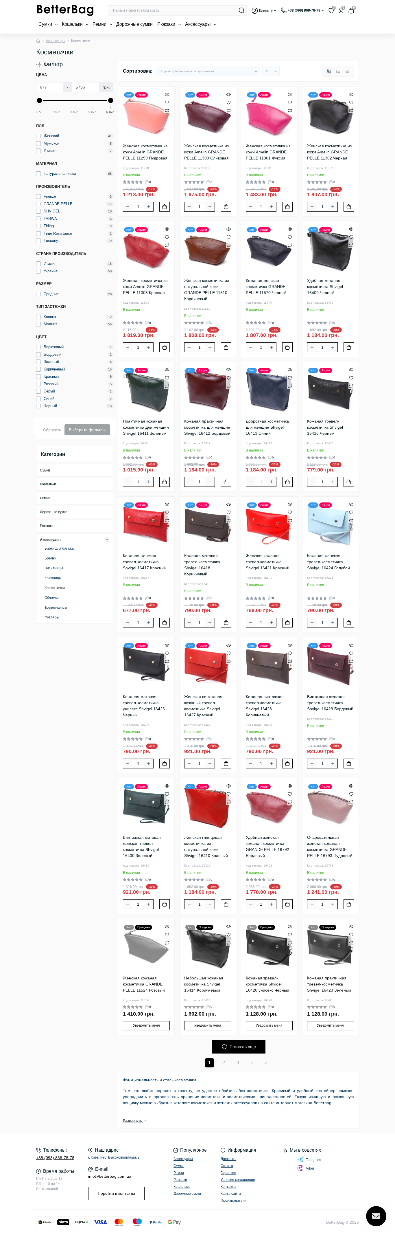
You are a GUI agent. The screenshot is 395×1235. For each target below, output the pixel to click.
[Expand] (107, 539)
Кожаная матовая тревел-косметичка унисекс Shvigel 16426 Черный (144, 705)
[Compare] (167, 110)
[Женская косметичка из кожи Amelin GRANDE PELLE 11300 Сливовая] (207, 114)
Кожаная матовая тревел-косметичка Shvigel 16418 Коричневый (202, 564)
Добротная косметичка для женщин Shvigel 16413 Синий (267, 427)
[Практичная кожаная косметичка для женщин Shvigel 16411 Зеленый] (146, 390)
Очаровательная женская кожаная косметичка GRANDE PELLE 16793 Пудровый (329, 846)
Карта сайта (231, 1194)
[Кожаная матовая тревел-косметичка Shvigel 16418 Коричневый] (207, 524)
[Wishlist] (167, 102)
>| (267, 1062)
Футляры (52, 617)
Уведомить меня (146, 1025)
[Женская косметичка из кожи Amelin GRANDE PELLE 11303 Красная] (146, 249)
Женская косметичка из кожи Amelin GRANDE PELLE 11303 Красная (145, 286)
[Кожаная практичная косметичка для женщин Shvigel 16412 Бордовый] (207, 390)
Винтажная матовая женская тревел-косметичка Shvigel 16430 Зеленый (142, 846)
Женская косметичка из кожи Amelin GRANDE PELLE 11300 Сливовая (206, 152)
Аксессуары (198, 24)
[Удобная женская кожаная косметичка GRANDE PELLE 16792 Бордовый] (269, 806)
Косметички (55, 588)
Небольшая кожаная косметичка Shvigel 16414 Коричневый (203, 984)
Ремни (100, 24)
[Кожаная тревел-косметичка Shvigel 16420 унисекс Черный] (269, 947)
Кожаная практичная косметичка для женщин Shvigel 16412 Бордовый (207, 427)
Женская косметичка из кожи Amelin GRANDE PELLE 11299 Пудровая (145, 152)
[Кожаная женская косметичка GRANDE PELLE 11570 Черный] (269, 249)
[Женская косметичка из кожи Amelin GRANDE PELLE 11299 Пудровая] (146, 114)
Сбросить (52, 429)
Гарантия (228, 1173)
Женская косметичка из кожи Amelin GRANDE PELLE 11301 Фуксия (268, 152)
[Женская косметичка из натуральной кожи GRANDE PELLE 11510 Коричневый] (207, 249)
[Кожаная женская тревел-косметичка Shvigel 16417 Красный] (146, 524)
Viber (310, 1168)
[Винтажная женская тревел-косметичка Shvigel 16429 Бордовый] (330, 665)
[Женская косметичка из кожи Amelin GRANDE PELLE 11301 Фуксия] (269, 114)
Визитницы (54, 568)
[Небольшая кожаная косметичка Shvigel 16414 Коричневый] (207, 947)
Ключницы (53, 578)
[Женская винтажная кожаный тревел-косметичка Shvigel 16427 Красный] (207, 665)
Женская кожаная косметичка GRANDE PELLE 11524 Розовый (144, 984)
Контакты (228, 1187)
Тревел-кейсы (56, 607)
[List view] (338, 71)
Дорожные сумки (134, 24)
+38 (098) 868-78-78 (55, 1157)
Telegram (313, 1160)
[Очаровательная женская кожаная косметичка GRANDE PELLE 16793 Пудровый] (330, 806)
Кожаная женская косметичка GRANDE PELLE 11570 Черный (266, 286)
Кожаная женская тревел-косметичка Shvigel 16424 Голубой (328, 561)
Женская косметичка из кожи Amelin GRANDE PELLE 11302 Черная (329, 152)
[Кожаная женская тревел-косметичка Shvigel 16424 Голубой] (330, 524)
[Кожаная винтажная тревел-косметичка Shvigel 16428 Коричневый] (269, 665)
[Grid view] (329, 71)
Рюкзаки (166, 24)
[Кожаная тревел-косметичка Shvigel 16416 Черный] (330, 390)
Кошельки (73, 24)
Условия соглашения (238, 1180)
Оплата (227, 1166)
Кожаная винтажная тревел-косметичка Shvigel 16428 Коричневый (265, 705)
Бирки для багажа (59, 548)
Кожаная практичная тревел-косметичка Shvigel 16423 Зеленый (329, 984)
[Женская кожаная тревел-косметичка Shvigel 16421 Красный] (269, 524)
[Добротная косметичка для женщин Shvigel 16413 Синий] (269, 390)
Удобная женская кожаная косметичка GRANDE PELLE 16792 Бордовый (267, 846)
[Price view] (347, 71)
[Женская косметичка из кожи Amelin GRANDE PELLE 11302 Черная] (330, 114)
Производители (234, 1201)
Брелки (50, 558)
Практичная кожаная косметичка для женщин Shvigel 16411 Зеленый (146, 427)
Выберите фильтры (87, 429)
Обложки (52, 598)
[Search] (242, 10)
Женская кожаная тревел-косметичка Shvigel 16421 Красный (267, 561)
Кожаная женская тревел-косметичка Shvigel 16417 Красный (145, 561)
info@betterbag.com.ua (109, 1176)
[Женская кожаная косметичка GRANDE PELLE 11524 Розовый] (146, 947)
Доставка (228, 1159)
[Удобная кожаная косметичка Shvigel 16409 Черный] (330, 249)
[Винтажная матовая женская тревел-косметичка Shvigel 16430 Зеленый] (146, 806)
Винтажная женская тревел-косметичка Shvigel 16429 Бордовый (330, 702)
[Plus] (148, 206)
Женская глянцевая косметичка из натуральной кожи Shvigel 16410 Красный (206, 846)
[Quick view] (167, 94)
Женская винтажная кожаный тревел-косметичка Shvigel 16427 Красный (203, 705)
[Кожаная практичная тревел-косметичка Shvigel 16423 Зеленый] (330, 947)
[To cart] (164, 207)
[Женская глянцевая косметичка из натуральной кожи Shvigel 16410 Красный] (207, 806)
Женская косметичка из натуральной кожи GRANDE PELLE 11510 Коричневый (206, 289)
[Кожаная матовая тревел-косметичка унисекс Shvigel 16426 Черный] (146, 665)
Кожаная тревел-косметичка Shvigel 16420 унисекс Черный (267, 984)
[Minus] (127, 206)
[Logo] (65, 10)
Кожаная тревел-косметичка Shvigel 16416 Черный (325, 427)
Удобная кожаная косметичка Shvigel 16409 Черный (325, 286)
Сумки (45, 24)
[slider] (39, 100)
